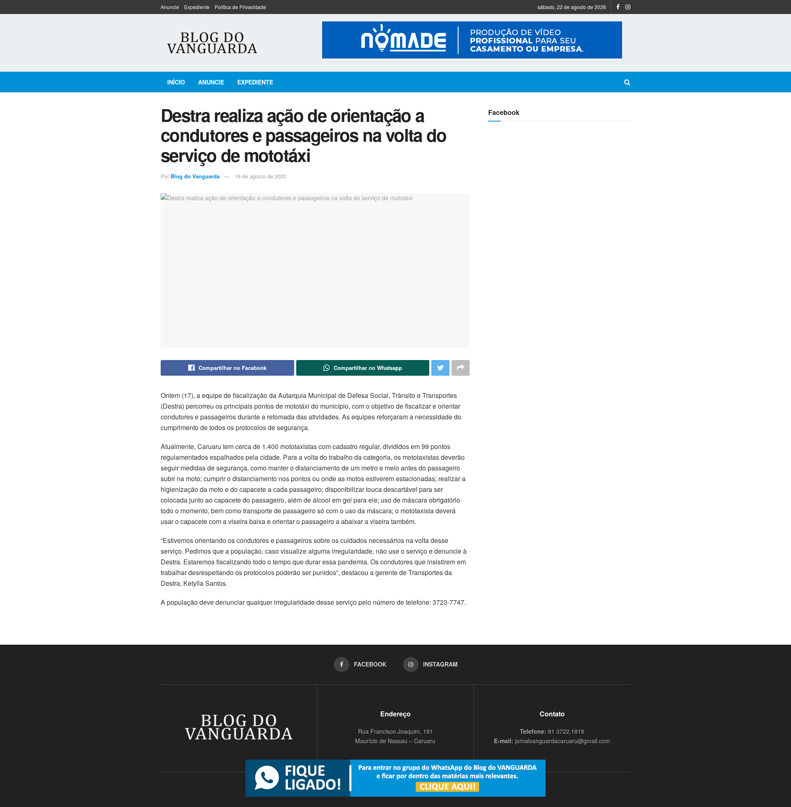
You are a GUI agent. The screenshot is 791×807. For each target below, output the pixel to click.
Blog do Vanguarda (195, 176)
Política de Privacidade (240, 6)
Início (176, 82)
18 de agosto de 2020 (260, 176)
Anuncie (170, 6)
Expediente (197, 6)
